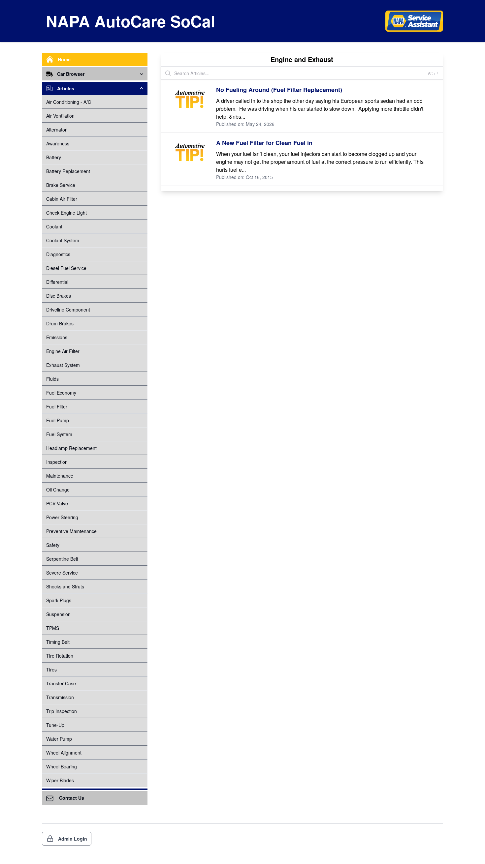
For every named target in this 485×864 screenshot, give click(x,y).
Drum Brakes (60, 323)
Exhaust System (63, 365)
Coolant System (62, 240)
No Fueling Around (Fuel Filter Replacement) (279, 89)
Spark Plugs (58, 600)
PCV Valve (57, 503)
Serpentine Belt (62, 558)
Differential (57, 282)
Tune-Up (55, 725)
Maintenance (59, 475)
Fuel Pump (57, 420)
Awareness (57, 143)
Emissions (56, 337)
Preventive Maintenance (71, 531)
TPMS (52, 628)
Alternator (56, 129)
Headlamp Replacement (71, 448)
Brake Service (60, 185)
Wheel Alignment (63, 752)
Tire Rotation (59, 655)
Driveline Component (68, 309)
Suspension (58, 614)
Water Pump (59, 738)
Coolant (54, 226)
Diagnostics (58, 254)
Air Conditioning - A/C (68, 102)
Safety (52, 545)
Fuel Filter (56, 406)
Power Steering (62, 517)
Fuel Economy (61, 392)
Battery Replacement (68, 171)
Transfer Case (61, 683)
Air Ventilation (60, 115)
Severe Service (62, 572)
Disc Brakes (58, 295)
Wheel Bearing (61, 766)
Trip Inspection (61, 711)
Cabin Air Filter (61, 198)
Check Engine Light (66, 212)
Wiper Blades (60, 780)
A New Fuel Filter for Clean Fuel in (264, 142)
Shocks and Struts (65, 586)
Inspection (57, 462)
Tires (51, 669)
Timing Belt (58, 642)
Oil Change (58, 489)
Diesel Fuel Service (66, 268)
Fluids (52, 378)
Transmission (60, 697)
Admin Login (72, 838)
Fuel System (59, 434)
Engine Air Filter (63, 351)
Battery (53, 157)
